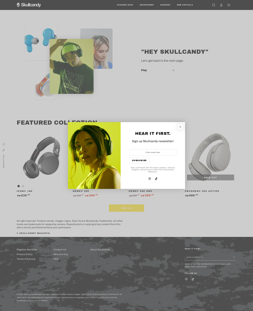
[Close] (180, 127)
